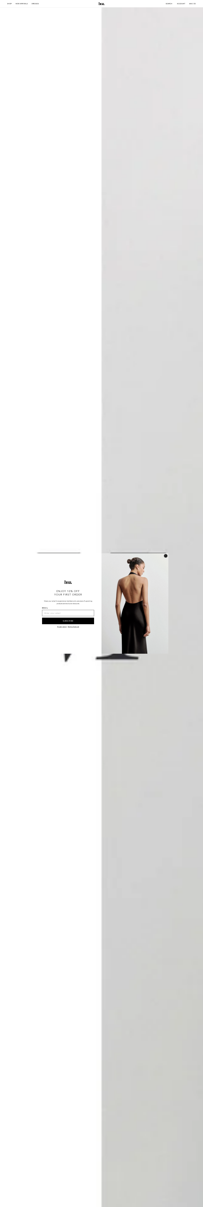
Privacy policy (62, 627)
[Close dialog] (165, 555)
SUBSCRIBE (68, 621)
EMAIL (45, 608)
